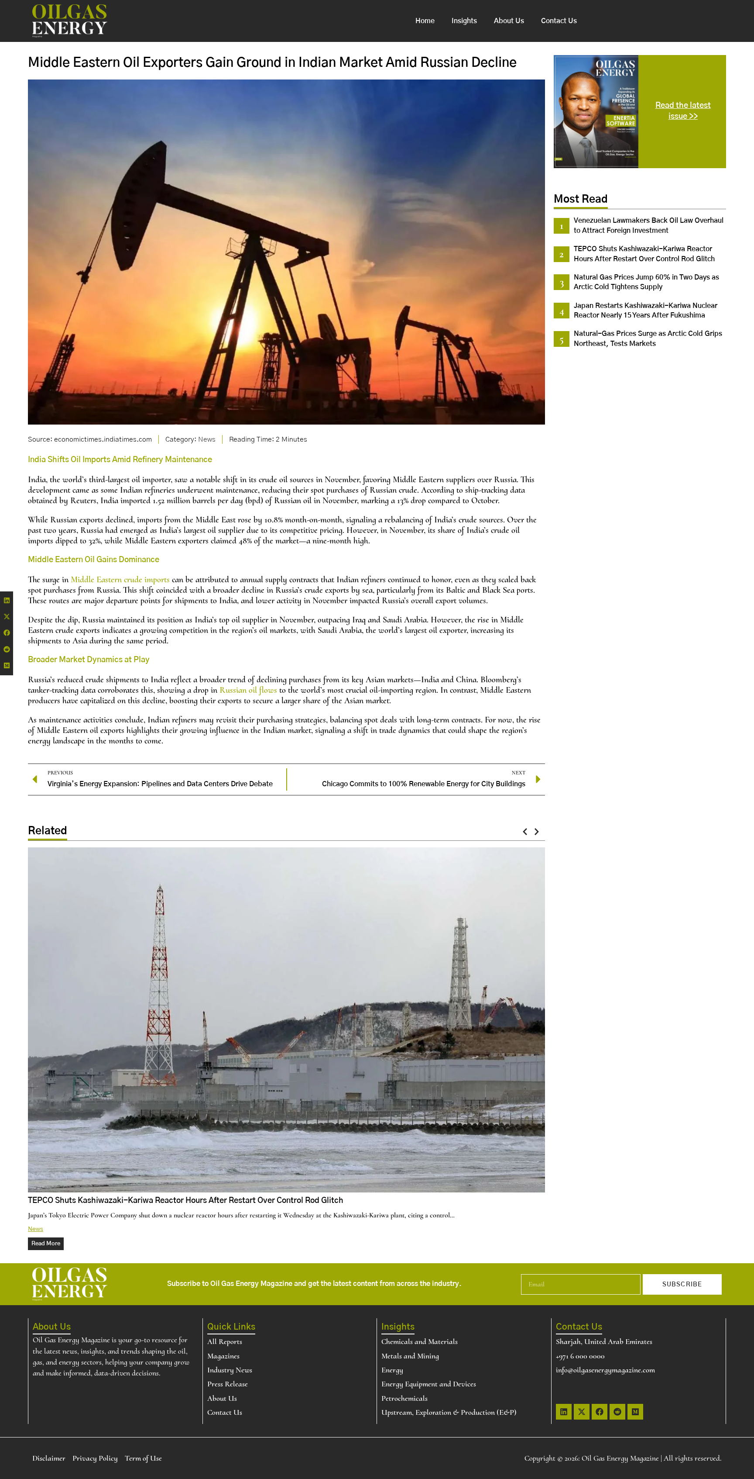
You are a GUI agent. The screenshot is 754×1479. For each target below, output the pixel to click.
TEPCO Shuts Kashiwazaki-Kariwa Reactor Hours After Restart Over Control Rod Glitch (185, 1201)
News (207, 439)
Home (425, 20)
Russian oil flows (248, 690)
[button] (525, 831)
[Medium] (635, 1412)
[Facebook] (599, 1412)
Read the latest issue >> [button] (683, 111)
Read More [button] (45, 1244)
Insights (464, 20)
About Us (509, 20)
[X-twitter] (581, 1412)
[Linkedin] (564, 1412)
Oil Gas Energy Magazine (620, 1458)
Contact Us (559, 20)
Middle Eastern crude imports (120, 579)
